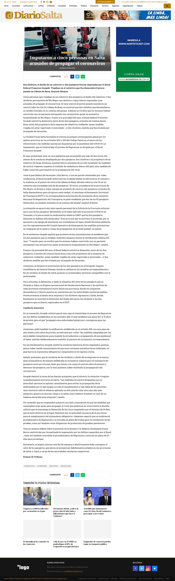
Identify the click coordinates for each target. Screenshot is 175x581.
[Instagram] (148, 568)
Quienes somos (103, 578)
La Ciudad (16, 6)
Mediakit (114, 578)
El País (41, 6)
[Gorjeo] (141, 568)
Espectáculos (128, 6)
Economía (94, 6)
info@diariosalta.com (73, 571)
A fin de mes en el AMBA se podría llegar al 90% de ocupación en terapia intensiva (66, 544)
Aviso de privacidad (145, 578)
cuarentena (42, 466)
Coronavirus (29, 466)
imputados (54, 466)
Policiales (73, 6)
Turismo (105, 6)
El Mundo (51, 6)
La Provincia (28, 6)
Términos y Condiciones (128, 578)
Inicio (6, 6)
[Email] (154, 568)
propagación (66, 466)
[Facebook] (135, 568)
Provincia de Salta (67, 52)
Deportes (115, 6)
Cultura (139, 6)
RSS (167, 578)
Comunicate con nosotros (87, 578)
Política (84, 6)
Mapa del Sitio (159, 578)
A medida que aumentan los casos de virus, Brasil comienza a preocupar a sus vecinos (97, 511)
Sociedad (62, 6)
